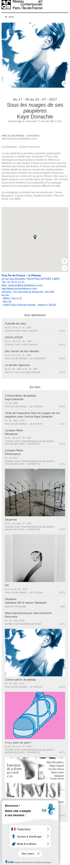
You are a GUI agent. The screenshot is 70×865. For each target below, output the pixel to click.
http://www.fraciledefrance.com (19, 138)
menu (11, 17)
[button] (35, 237)
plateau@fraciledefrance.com (25, 285)
